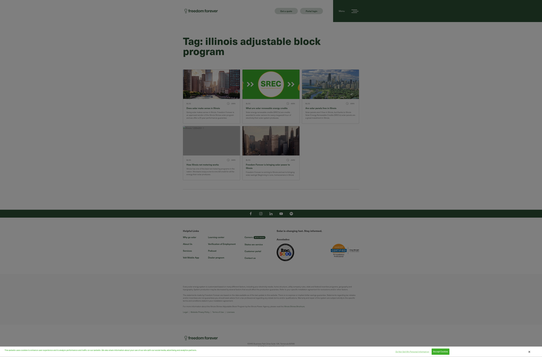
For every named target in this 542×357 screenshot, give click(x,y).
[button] (529, 352)
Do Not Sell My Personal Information (412, 351)
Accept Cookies (440, 351)
